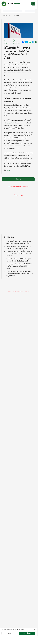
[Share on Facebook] (23, 42)
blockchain (10, 123)
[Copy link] (36, 42)
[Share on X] (26, 42)
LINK (9, 170)
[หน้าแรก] (10, 3)
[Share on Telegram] (33, 42)
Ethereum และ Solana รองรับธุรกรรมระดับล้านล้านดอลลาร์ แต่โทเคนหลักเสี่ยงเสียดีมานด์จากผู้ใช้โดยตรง (19, 273)
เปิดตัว (23, 65)
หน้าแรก (5, 15)
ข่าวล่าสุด (18, 179)
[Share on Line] (30, 42)
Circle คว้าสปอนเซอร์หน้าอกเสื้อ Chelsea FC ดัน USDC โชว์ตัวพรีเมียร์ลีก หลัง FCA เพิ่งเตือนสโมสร (19, 254)
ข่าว (10, 15)
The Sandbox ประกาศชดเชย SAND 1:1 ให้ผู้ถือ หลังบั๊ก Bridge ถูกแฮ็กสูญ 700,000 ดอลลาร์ (19, 266)
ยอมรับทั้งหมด (27, 633)
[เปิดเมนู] (33, 3)
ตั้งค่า (9, 633)
